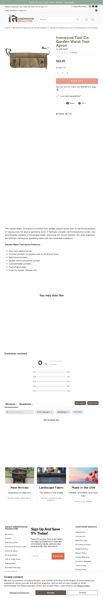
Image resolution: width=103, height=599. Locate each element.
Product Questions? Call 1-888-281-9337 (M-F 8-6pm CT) (26, 7)
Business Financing (12, 567)
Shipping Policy (81, 549)
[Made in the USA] (83, 475)
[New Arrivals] (19, 475)
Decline (82, 592)
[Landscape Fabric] (51, 475)
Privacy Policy (83, 586)
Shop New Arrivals (19, 498)
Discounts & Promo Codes (16, 547)
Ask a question (80, 403)
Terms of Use (80, 565)
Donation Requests (83, 561)
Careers (8, 538)
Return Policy (80, 553)
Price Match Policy (83, 545)
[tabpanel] (51, 428)
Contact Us (80, 536)
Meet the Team (81, 540)
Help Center (80, 532)
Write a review (93, 403)
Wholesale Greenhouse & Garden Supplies (29, 28)
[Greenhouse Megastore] (21, 18)
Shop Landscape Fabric (51, 499)
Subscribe (58, 556)
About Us (9, 534)
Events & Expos (11, 551)
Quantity (61, 68)
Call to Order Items (13, 559)
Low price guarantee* (70, 96)
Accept (50, 592)
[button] (51, 372)
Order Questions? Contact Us (15, 10)
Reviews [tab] (11, 404)
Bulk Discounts (11, 542)
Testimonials (10, 563)
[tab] (26, 404)
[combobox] (59, 19)
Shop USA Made (83, 501)
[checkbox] (78, 412)
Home (7, 28)
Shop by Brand (11, 555)
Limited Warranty (82, 557)
